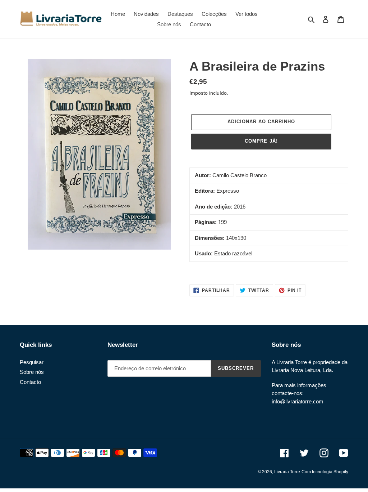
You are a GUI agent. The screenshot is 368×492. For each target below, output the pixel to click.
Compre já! (261, 141)
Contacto (30, 382)
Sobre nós (32, 372)
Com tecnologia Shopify (325, 471)
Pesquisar (31, 362)
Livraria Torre (287, 471)
